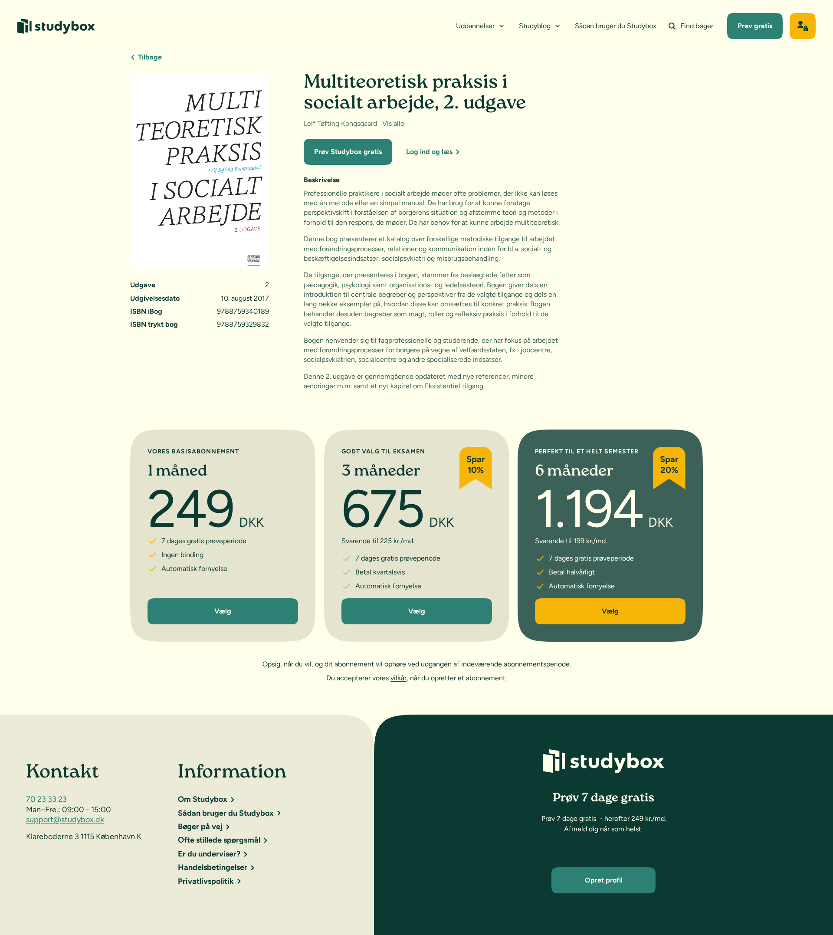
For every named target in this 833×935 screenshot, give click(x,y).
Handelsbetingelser (212, 867)
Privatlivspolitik (206, 881)
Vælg (222, 611)
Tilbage (150, 57)
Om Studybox (202, 799)
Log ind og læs (429, 152)
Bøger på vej (200, 826)
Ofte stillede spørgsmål (219, 840)
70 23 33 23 (46, 799)
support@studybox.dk (65, 819)
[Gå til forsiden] (56, 26)
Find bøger (696, 26)
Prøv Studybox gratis (348, 152)
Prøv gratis (755, 26)
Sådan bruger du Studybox (615, 26)
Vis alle (393, 123)
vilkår (398, 678)
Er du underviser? (209, 854)
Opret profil (604, 880)
